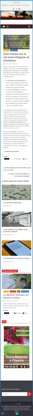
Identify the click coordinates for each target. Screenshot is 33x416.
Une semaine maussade (12, 203)
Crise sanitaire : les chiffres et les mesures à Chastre (15, 230)
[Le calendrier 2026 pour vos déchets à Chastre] (16, 281)
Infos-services (14, 50)
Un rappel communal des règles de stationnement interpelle (18, 175)
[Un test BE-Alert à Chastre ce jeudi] (16, 241)
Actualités (6, 50)
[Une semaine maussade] (16, 186)
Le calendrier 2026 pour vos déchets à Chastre (16, 296)
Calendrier (13, 291)
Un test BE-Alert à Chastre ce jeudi (16, 258)
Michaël (16, 64)
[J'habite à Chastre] (4, 26)
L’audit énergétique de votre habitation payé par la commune (17, 169)
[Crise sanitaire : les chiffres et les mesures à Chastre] (16, 213)
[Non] (31, 410)
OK (17, 413)
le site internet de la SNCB (12, 128)
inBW (19, 291)
